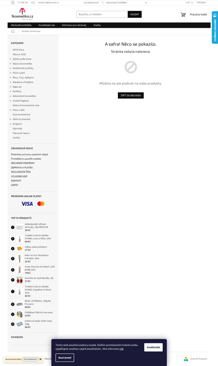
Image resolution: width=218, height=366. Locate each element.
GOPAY (14, 185)
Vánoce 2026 (19, 54)
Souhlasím (153, 347)
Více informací (30, 359)
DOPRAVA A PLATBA (22, 167)
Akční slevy (18, 50)
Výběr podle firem (22, 59)
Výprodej (17, 128)
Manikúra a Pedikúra (23, 82)
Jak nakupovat (91, 2)
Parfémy (17, 91)
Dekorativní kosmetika (24, 96)
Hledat (134, 14)
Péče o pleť (19, 73)
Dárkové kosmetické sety (26, 105)
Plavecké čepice (21, 133)
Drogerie (17, 124)
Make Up (17, 87)
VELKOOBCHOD (19, 176)
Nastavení (64, 358)
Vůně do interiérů (21, 119)
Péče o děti (19, 110)
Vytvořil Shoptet (198, 359)
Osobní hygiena (21, 101)
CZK (188, 2)
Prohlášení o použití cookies (26, 158)
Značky (16, 138)
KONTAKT (16, 180)
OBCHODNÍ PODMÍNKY (23, 163)
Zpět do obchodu (131, 95)
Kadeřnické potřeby (23, 68)
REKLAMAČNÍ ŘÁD (21, 171)
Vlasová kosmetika (22, 64)
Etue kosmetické (21, 114)
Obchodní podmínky (116, 2)
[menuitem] (21, 25)
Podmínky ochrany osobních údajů (29, 154)
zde (121, 349)
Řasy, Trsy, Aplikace (23, 77)
